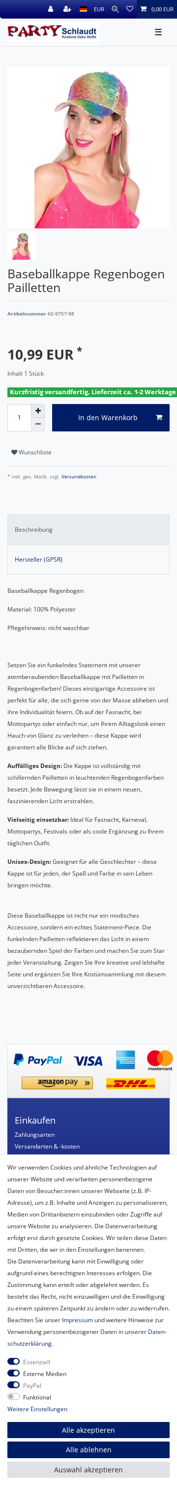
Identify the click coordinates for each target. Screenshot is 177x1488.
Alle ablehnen (89, 1449)
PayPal (32, 1385)
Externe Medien (44, 1374)
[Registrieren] (68, 9)
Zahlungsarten (35, 1134)
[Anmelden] (52, 9)
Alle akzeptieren (88, 1430)
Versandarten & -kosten (47, 1146)
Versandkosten (78, 476)
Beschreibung (34, 529)
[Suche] (115, 9)
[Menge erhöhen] (38, 411)
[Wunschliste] (130, 9)
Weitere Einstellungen (37, 1409)
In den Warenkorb (108, 417)
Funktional (37, 1397)
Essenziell (36, 1362)
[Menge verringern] (38, 424)
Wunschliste (34, 452)
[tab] (88, 530)
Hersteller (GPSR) (38, 559)
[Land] (83, 9)
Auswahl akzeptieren (88, 1469)
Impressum (77, 1320)
